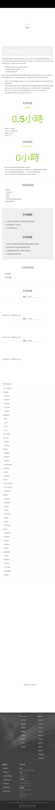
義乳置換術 (7, 468)
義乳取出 (6, 472)
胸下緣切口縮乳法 (8, 483)
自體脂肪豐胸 (6, 552)
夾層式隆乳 (7, 403)
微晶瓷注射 (6, 772)
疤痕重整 (5, 768)
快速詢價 (23, 739)
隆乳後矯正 (7, 559)
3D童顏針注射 (6, 779)
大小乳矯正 (7, 563)
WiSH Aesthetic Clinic (18, 802)
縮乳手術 (5, 479)
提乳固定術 (7, 441)
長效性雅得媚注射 (7, 776)
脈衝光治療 (6, 783)
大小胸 (5, 426)
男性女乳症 (6, 540)
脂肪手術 (40, 743)
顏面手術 (40, 735)
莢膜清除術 (7, 457)
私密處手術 (41, 754)
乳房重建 (5, 495)
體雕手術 (40, 747)
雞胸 (5, 418)
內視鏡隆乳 (6, 392)
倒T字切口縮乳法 (8, 487)
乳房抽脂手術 (7, 491)
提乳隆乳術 (7, 445)
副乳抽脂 (8, 277)
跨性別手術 (41, 758)
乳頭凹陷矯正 (7, 514)
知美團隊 (23, 727)
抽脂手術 (6, 548)
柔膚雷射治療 (6, 787)
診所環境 (23, 735)
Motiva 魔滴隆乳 (7, 388)
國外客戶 (23, 743)
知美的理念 (23, 720)
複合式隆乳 (7, 407)
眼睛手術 (40, 720)
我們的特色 (23, 724)
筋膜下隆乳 (7, 399)
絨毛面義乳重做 (8, 464)
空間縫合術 (7, 476)
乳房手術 (40, 727)
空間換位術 (7, 460)
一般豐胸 (6, 555)
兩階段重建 (7, 502)
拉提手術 (40, 739)
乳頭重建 (6, 517)
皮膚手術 (40, 750)
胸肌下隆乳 (7, 396)
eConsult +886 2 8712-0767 (42, 802)
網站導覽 (23, 747)
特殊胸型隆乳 (6, 415)
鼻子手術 (40, 724)
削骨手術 (40, 731)
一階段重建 (7, 498)
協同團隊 (23, 731)
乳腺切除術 (7, 544)
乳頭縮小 (8, 274)
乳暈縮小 (6, 521)
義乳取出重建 (7, 571)
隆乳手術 (6, 437)
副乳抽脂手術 (7, 533)
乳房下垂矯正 (6, 434)
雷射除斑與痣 (6, 791)
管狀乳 (5, 430)
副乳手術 (5, 529)
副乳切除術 (7, 536)
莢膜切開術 (7, 453)
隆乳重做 (5, 449)
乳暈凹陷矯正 (7, 525)
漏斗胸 (5, 422)
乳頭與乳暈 (6, 506)
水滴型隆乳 (7, 411)
